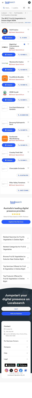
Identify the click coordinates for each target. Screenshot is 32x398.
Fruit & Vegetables (18, 13)
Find (10, 13)
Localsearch (4, 13)
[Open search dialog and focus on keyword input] (3, 8)
